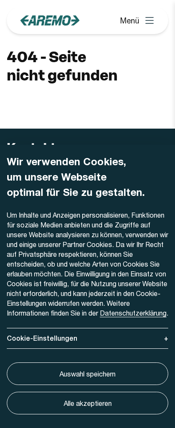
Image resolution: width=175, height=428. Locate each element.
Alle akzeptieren (88, 403)
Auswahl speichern (87, 374)
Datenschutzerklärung (133, 313)
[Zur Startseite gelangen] (49, 20)
